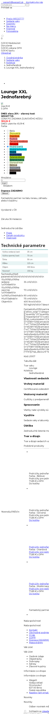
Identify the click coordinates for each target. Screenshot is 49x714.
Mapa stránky (36, 642)
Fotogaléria (12, 31)
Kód (26, 356)
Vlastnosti (11, 238)
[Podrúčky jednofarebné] (39, 525)
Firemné (10, 29)
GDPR (32, 637)
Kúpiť (4, 183)
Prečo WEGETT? (15, 19)
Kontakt (33, 630)
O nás (32, 635)
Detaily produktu (15, 235)
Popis (9, 233)
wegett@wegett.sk (12, 2)
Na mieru (11, 26)
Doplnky (10, 24)
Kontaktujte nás (33, 2)
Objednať (6, 53)
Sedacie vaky (13, 21)
